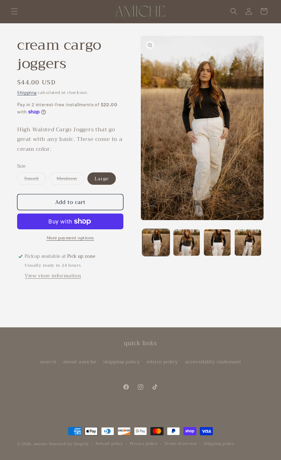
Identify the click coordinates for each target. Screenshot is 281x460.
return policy (162, 362)
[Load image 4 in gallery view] (248, 242)
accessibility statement (213, 362)
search (48, 362)
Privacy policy (144, 444)
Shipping (27, 92)
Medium (70, 179)
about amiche (79, 362)
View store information (53, 275)
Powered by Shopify (69, 444)
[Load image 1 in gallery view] (156, 242)
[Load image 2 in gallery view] (186, 242)
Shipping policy (219, 444)
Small (35, 179)
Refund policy (109, 444)
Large (102, 178)
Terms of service (180, 444)
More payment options (70, 238)
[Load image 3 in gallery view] (217, 242)
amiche (41, 444)
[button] (14, 11)
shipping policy (121, 362)
